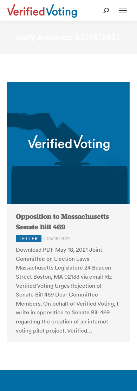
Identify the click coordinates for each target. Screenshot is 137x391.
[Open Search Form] (106, 10)
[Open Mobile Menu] (123, 11)
